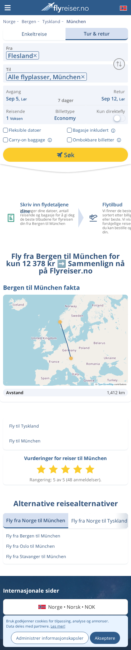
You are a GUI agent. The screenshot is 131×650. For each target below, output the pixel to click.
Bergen (29, 21)
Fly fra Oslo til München (30, 546)
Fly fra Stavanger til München (36, 556)
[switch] (119, 64)
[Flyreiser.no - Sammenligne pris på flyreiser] (65, 7)
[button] (7, 8)
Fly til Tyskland (24, 426)
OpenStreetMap (106, 384)
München (76, 21)
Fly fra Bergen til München (33, 536)
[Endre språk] (123, 8)
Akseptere (105, 638)
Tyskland (51, 21)
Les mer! (58, 626)
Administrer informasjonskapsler (49, 638)
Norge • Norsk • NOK (71, 607)
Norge (9, 21)
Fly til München (25, 441)
